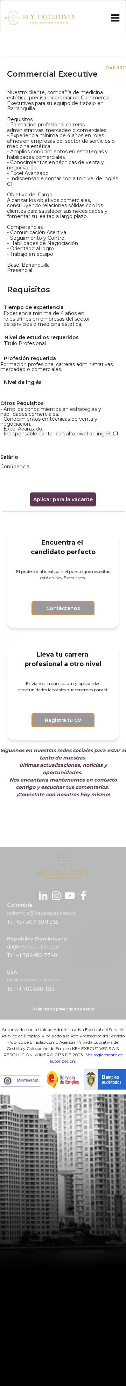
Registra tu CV (63, 720)
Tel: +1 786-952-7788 (32, 955)
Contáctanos (63, 608)
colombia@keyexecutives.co (42, 913)
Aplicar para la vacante (63, 499)
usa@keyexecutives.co (33, 979)
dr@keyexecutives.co (33, 947)
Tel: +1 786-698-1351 (31, 989)
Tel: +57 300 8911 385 (32, 922)
